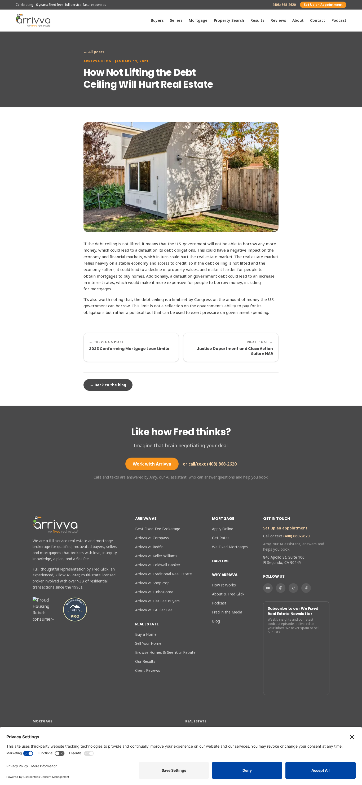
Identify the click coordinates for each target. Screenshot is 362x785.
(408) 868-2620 (284, 5)
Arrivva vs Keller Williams (156, 555)
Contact (317, 20)
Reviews (278, 20)
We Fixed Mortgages (230, 546)
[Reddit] (306, 588)
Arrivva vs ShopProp (152, 582)
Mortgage (198, 20)
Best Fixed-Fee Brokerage (157, 528)
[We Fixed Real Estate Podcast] (280, 588)
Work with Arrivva (152, 464)
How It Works (224, 584)
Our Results (145, 661)
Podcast (339, 20)
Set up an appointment (285, 527)
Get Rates (220, 537)
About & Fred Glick (228, 594)
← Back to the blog (108, 384)
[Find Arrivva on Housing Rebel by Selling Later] (45, 609)
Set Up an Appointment (323, 4)
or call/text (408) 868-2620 (210, 464)
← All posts (93, 51)
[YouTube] (268, 588)
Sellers (176, 20)
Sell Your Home (148, 643)
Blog (216, 621)
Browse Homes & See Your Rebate (165, 652)
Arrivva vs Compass (152, 537)
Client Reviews (147, 670)
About (298, 20)
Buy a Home (146, 634)
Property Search (229, 20)
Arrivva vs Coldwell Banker (157, 564)
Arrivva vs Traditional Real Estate (163, 573)
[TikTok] (293, 588)
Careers (220, 561)
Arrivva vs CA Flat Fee (154, 609)
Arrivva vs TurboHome (154, 591)
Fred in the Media (227, 612)
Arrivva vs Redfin (149, 546)
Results (257, 20)
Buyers (157, 20)
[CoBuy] (75, 609)
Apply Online (222, 528)
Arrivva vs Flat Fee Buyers (157, 600)
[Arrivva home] (33, 20)
